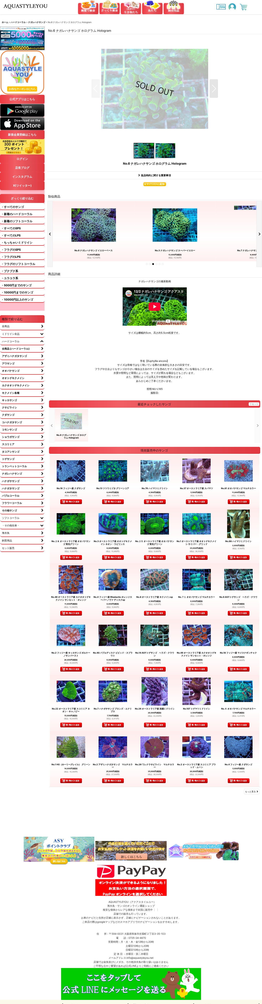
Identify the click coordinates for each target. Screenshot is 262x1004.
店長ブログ (22, 167)
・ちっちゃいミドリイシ (16, 242)
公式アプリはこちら (22, 99)
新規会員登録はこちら (22, 134)
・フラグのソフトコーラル (18, 264)
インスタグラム (22, 176)
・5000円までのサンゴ (16, 285)
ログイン (22, 159)
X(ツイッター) (22, 185)
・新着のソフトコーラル (16, 221)
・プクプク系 (9, 271)
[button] (95, 88)
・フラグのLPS (10, 257)
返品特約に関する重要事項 (156, 175)
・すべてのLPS (10, 235)
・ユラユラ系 (9, 278)
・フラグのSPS (11, 249)
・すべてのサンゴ (12, 207)
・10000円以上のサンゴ (17, 299)
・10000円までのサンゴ (17, 292)
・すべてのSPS (11, 228)
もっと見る (250, 791)
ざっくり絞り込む (22, 198)
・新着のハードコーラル (16, 214)
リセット (254, 404)
